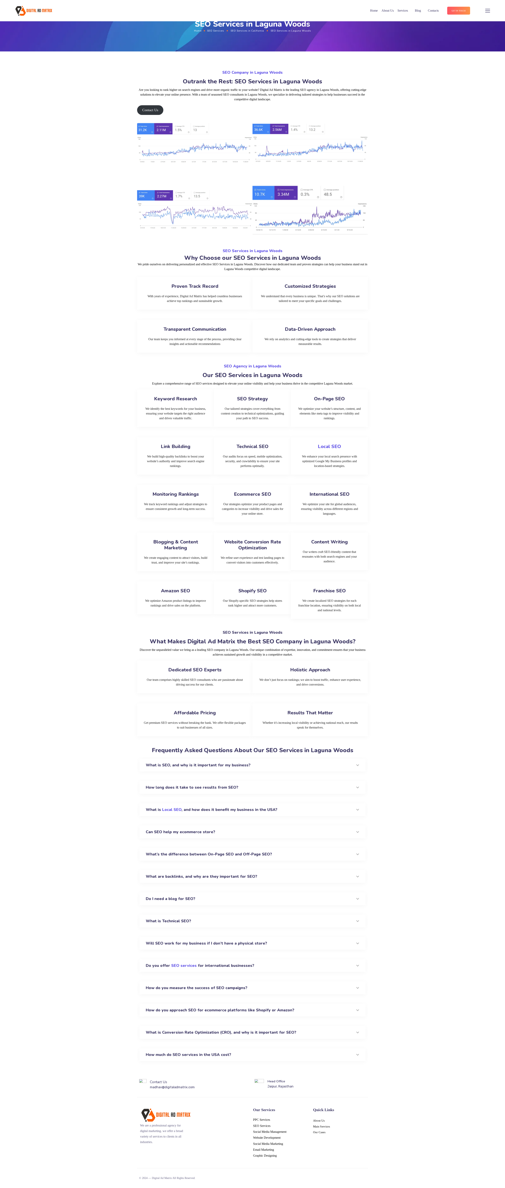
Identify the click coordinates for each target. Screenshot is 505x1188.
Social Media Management (269, 1131)
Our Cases (319, 1132)
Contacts (433, 10)
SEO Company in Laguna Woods (252, 72)
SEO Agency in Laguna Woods (252, 366)
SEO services (184, 965)
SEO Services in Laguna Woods (252, 250)
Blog (418, 10)
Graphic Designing (265, 1155)
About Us (388, 10)
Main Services (321, 1126)
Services (402, 10)
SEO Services (215, 30)
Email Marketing (263, 1149)
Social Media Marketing (268, 1143)
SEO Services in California (247, 30)
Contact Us (150, 110)
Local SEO (329, 446)
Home (374, 10)
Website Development (267, 1137)
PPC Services (261, 1119)
